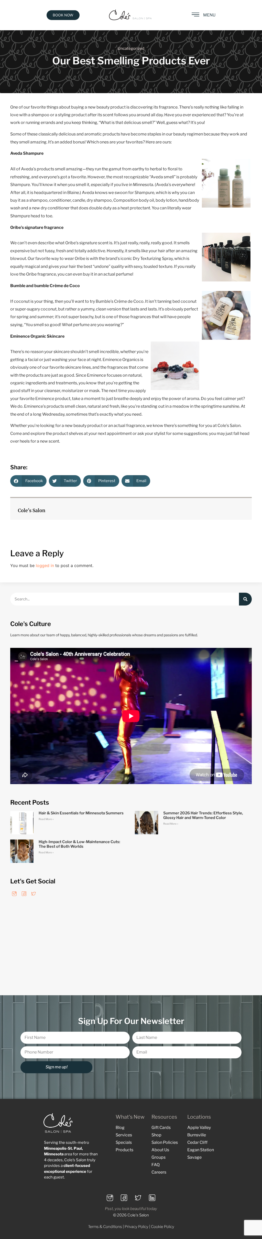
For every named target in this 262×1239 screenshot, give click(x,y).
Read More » (46, 819)
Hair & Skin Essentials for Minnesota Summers (81, 813)
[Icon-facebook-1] (24, 894)
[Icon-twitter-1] (33, 894)
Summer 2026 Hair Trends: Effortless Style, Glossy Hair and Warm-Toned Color (203, 815)
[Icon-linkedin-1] (152, 1198)
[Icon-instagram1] (14, 894)
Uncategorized (131, 48)
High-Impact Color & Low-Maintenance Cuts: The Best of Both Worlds (79, 844)
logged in (45, 565)
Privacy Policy (136, 1226)
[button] (28, 481)
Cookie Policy (162, 1226)
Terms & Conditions (105, 1226)
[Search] (245, 599)
